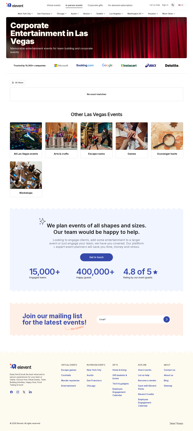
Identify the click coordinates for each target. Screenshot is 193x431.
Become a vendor (147, 380)
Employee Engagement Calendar (119, 392)
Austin (90, 375)
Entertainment (68, 385)
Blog (166, 380)
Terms (172, 423)
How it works (144, 370)
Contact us (169, 370)
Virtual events (53, 5)
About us (168, 375)
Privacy (180, 423)
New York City (94, 370)
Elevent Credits (146, 394)
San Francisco (94, 380)
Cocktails (66, 375)
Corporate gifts (95, 5)
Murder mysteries (70, 380)
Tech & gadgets (121, 383)
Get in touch (96, 257)
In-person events (74, 5)
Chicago (91, 385)
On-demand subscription (120, 5)
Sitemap (168, 385)
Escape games (68, 370)
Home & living (119, 370)
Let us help (155, 5)
